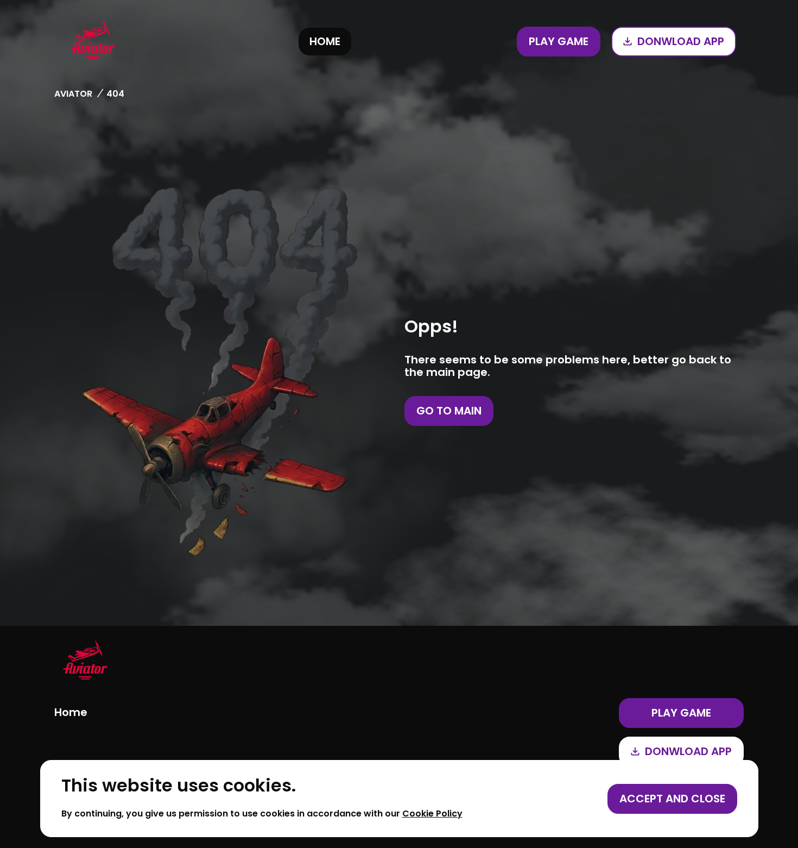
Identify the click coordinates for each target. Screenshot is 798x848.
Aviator (73, 93)
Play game (558, 41)
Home (324, 41)
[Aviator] (93, 41)
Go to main (449, 410)
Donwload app (680, 41)
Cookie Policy (432, 813)
